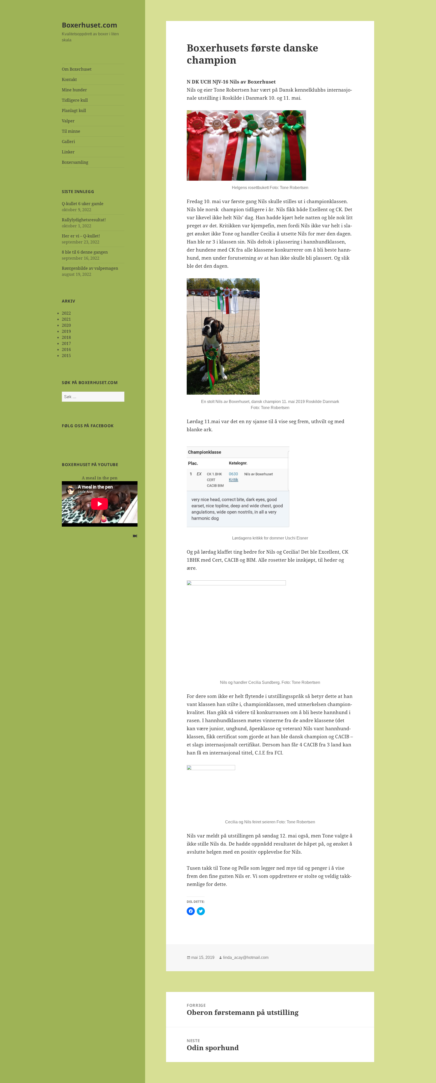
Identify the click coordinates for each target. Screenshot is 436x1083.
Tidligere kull (75, 100)
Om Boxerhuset (77, 69)
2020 (66, 325)
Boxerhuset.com (89, 25)
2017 (66, 343)
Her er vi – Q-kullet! (81, 236)
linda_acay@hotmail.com (245, 957)
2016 (66, 349)
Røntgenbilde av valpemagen (90, 268)
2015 (66, 355)
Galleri (68, 141)
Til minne (71, 131)
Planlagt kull (74, 110)
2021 (66, 319)
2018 (66, 337)
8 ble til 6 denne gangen (85, 252)
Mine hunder (74, 90)
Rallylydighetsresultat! (84, 220)
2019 (66, 331)
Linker (68, 152)
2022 (66, 313)
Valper (68, 121)
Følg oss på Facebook (88, 425)
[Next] (135, 536)
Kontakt (69, 79)
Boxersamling (75, 162)
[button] (246, 145)
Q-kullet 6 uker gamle (82, 203)
